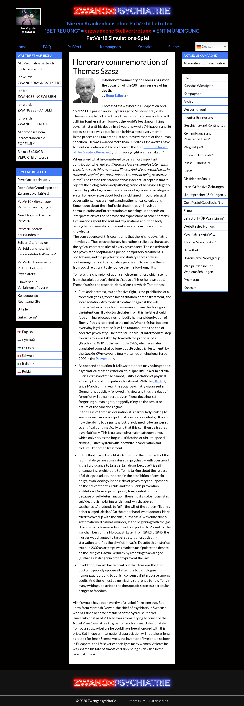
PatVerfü (75, 46)
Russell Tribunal (195, 163)
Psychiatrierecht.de (32, 179)
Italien (26, 363)
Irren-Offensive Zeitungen (204, 187)
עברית (26, 348)
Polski (26, 371)
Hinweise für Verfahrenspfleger (32, 285)
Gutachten (26, 317)
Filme (188, 210)
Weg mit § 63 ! (194, 147)
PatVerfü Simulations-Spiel (117, 38)
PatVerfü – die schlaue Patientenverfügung (34, 204)
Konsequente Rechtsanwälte (29, 298)
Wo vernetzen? (195, 109)
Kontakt (144, 46)
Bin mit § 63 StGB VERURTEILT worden (34, 154)
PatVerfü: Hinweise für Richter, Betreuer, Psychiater (35, 268)
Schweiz (27, 355)
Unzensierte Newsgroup (202, 258)
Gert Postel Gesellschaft (202, 202)
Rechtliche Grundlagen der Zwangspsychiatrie (38, 190)
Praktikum (191, 280)
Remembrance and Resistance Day (198, 136)
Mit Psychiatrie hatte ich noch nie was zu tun (36, 66)
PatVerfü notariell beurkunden (31, 232)
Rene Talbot (115, 95)
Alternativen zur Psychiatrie (204, 63)
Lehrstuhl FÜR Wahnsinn (202, 218)
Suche (173, 46)
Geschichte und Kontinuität (204, 125)
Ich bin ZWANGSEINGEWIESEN (37, 93)
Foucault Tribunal (197, 155)
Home (21, 46)
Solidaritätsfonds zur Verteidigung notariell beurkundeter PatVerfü (35, 248)
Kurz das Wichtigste (199, 85)
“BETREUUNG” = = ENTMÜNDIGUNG (122, 30)
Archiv (188, 101)
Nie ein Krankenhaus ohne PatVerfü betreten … (122, 23)
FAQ (47, 46)
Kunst (188, 171)
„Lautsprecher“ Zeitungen (203, 195)
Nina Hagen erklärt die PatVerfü (34, 218)
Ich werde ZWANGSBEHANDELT (35, 107)
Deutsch (207, 46)
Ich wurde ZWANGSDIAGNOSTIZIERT (39, 80)
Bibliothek (191, 250)
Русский (28, 340)
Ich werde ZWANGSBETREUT (33, 121)
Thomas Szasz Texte (198, 242)
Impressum (137, 701)
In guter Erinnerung (198, 117)
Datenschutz (158, 701)
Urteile (23, 309)
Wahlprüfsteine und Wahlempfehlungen (198, 269)
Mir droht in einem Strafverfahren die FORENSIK (31, 138)
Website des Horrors (199, 226)
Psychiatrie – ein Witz (199, 234)
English (27, 332)
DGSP (157, 381)
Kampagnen (110, 46)
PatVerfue (103, 358)
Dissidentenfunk (196, 178)
